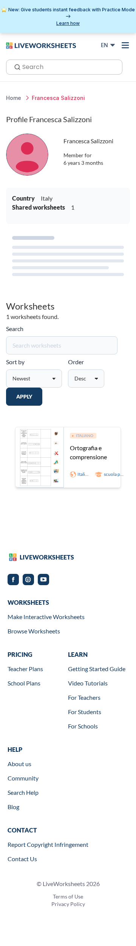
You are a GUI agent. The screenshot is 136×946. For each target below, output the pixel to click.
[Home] (41, 45)
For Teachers (84, 697)
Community (23, 778)
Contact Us (22, 858)
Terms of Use (68, 896)
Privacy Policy (68, 904)
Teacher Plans (25, 668)
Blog (13, 806)
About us (19, 763)
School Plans (24, 683)
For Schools (83, 726)
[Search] (15, 66)
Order (76, 361)
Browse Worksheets (34, 631)
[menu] (125, 45)
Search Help (23, 792)
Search (14, 328)
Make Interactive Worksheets (46, 616)
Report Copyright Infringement (48, 844)
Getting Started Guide (96, 668)
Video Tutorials (88, 683)
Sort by (15, 361)
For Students (84, 711)
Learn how (68, 23)
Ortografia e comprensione (88, 452)
